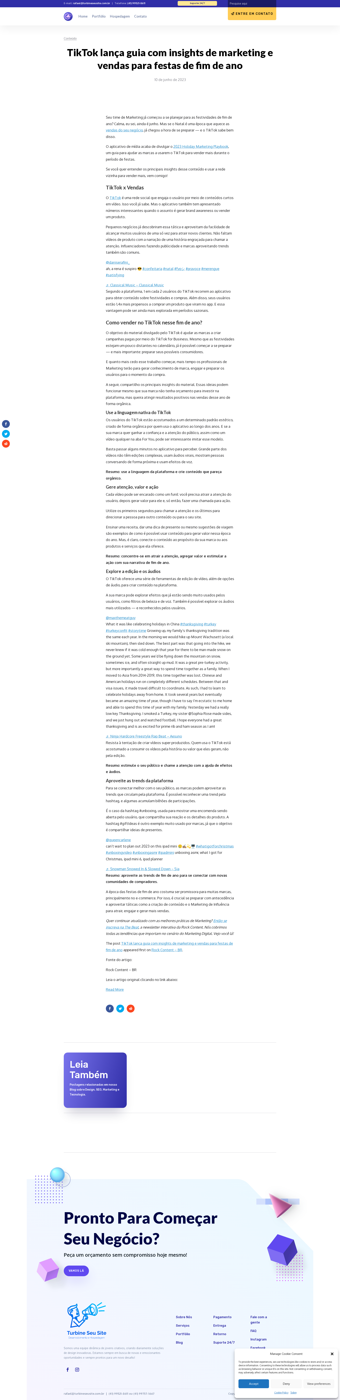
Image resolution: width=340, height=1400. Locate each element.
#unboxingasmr (145, 852)
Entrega (219, 1325)
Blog (179, 1342)
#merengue (210, 268)
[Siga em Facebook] (68, 1370)
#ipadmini (166, 852)
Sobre (293, 1392)
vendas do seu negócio (124, 130)
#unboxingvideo (119, 852)
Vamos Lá (76, 1270)
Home (83, 16)
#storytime (137, 630)
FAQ (253, 1331)
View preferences (319, 1384)
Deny (286, 1384)
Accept (254, 1384)
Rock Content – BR (167, 950)
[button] (332, 1354)
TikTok (115, 198)
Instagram (258, 1339)
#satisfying (115, 275)
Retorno (219, 1334)
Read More (115, 989)
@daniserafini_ (118, 262)
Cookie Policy (281, 1392)
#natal (168, 268)
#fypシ (179, 268)
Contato (140, 16)
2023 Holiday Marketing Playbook (200, 146)
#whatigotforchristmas (215, 846)
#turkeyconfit (117, 630)
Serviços (182, 1325)
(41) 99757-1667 (143, 1393)
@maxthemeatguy (121, 618)
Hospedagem (120, 16)
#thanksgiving (191, 624)
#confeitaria (152, 268)
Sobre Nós (184, 1317)
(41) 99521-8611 (136, 3)
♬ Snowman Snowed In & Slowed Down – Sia (142, 869)
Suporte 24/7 (224, 1342)
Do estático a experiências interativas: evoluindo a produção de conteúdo (168, 1064)
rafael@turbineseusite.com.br (91, 3)
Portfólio (99, 16)
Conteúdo (70, 38)
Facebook (258, 1348)
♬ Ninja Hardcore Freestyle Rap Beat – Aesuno (144, 736)
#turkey (210, 624)
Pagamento (222, 1317)
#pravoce (193, 268)
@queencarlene (118, 840)
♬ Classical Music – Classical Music (135, 285)
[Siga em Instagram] (77, 1370)
